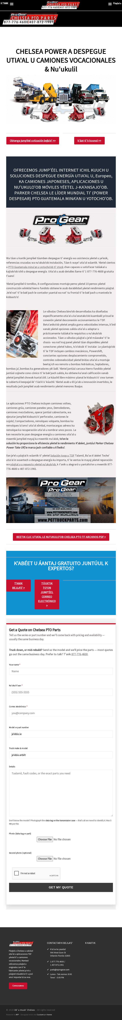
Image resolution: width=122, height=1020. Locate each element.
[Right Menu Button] (110, 4)
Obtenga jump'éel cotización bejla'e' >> (33, 140)
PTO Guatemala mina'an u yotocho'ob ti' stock (36, 267)
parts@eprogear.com (59, 969)
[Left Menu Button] (11, 4)
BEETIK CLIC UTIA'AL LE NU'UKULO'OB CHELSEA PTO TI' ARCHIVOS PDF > (61, 537)
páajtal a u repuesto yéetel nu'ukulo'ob (33, 464)
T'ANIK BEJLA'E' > (18, 586)
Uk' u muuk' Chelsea (24, 1010)
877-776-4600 (79, 654)
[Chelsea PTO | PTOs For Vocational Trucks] (30, 18)
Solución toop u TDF (62, 455)
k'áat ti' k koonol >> (89, 140)
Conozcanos (18, 985)
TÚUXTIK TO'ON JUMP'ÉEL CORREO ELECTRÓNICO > (47, 594)
